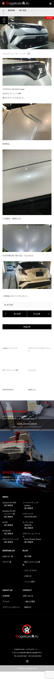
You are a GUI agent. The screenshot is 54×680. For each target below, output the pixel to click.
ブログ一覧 (7, 562)
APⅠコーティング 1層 (10, 370)
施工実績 (49, 17)
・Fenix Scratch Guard (32, 539)
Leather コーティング (10, 348)
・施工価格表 (8, 505)
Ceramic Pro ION (9, 503)
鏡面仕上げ (32, 390)
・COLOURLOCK (30, 517)
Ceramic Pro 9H (9, 511)
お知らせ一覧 (8, 556)
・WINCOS (27, 525)
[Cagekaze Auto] (27, 644)
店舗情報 (6, 596)
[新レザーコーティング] (15, 313)
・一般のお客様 (29, 601)
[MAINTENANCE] (39, 313)
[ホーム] (3, 10)
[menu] (50, 4)
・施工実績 (27, 556)
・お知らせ (27, 576)
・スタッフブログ (30, 570)
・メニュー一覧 (9, 514)
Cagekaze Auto (31, 668)
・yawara (26, 505)
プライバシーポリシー (11, 607)
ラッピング (32, 370)
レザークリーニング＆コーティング (39, 349)
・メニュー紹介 (29, 582)
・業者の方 (27, 607)
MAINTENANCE (8, 390)
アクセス (6, 601)
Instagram (27, 661)
